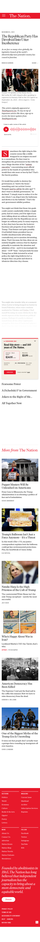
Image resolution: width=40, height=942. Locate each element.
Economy (5, 805)
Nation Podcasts (8, 855)
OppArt (4, 650)
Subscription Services (29, 808)
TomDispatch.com (9, 111)
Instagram (25, 841)
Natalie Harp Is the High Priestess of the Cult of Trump (19, 588)
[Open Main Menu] (3, 16)
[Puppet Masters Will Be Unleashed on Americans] (20, 470)
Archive (24, 805)
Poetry (4, 819)
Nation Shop (6, 848)
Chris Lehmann (7, 749)
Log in (28, 372)
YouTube (24, 844)
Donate (8, 899)
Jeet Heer (5, 603)
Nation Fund (6, 923)
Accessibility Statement (11, 916)
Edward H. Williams (9, 700)
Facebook (24, 833)
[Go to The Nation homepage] (20, 15)
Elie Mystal (6, 553)
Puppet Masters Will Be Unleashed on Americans (16, 486)
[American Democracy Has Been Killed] (20, 669)
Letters (4, 823)
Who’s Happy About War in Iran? (17, 638)
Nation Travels (7, 851)
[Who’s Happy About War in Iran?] (20, 622)
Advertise (5, 841)
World (4, 801)
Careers (10, 919)
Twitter (24, 837)
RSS (22, 848)
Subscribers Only (11, 341)
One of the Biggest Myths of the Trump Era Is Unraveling (20, 735)
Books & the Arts (8, 812)
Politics (5, 797)
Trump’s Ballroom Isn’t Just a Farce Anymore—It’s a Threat (18, 536)
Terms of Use (7, 912)
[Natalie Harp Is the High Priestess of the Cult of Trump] (20, 572)
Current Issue (26, 797)
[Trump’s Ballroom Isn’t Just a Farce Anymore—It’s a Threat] (20, 519)
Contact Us (6, 837)
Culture (5, 808)
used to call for (15, 189)
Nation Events (7, 844)
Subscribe (10, 372)
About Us (5, 833)
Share (34, 63)
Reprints (24, 812)
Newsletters (6, 859)
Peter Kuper (13, 650)
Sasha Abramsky (8, 501)
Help (3, 919)
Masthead (25, 801)
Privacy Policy (7, 909)
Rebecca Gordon (7, 63)
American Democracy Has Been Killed (17, 685)
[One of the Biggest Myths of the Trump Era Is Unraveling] (20, 718)
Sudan (26, 310)
